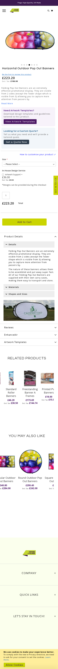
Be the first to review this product (16, 74)
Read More (7, 103)
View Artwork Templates (20, 121)
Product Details (13, 236)
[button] (21, 64)
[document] (29, 659)
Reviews (9, 327)
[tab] (29, 236)
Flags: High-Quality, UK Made (29, 3)
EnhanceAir (11, 334)
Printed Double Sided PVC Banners (49, 392)
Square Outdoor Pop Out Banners (30, 479)
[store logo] (14, 10)
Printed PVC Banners (30, 390)
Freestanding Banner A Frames (11, 392)
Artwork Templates (15, 342)
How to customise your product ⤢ (38, 154)
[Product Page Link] (11, 378)
